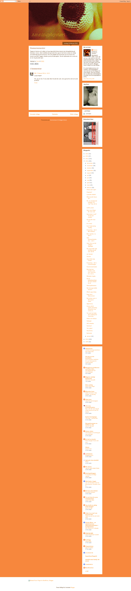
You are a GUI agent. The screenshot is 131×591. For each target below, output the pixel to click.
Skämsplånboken (91, 285)
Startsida (55, 114)
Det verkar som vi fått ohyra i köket (92, 300)
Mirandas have (89, 391)
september (90, 170)
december (90, 163)
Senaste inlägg (35, 114)
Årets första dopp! (90, 386)
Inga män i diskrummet (91, 295)
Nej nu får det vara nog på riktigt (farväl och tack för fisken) (92, 410)
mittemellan (88, 541)
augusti (89, 173)
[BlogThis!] (32, 64)
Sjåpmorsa (90, 303)
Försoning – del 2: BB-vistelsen (92, 230)
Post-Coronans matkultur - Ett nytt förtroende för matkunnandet (92, 361)
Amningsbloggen (90, 473)
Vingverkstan (89, 546)
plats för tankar (89, 547)
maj (88, 180)
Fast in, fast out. (89, 426)
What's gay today (91, 292)
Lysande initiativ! (91, 194)
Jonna (38, 61)
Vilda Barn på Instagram (91, 401)
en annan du (89, 552)
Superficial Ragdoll (91, 556)
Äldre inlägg (74, 114)
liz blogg (88, 540)
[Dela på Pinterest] (37, 64)
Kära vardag (89, 385)
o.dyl (86, 571)
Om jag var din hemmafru (89, 357)
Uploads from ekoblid (91, 460)
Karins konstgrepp (91, 417)
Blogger (73, 587)
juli (88, 175)
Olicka (87, 447)
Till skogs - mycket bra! (91, 418)
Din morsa (88, 466)
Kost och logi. (89, 508)
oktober (89, 168)
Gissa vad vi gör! (91, 189)
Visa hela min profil (89, 78)
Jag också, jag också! (91, 259)
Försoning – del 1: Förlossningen (92, 263)
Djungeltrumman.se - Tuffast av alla (91, 424)
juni (88, 177)
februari (89, 187)
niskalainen (88, 453)
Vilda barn (88, 399)
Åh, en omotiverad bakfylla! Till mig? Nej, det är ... (92, 203)
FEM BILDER (89, 533)
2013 (87, 156)
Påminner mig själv (90, 380)
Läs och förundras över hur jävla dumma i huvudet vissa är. (92, 484)
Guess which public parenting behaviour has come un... (92, 308)
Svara (35, 82)
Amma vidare (89, 431)
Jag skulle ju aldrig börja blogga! (91, 505)
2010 (87, 339)
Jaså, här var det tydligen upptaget (91, 245)
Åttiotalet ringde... (92, 276)
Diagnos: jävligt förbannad (90, 377)
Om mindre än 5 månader (91, 528)
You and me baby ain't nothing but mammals (92, 314)
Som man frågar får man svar (91, 210)
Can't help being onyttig (91, 226)
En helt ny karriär (90, 439)
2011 (86, 161)
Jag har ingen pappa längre (92, 468)
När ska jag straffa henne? (92, 288)
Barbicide (89, 333)
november (90, 165)
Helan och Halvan (92, 318)
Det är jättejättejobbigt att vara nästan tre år (92, 281)
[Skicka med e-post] (31, 64)
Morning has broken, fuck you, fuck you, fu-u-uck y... (91, 271)
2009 (87, 341)
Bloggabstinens (89, 455)
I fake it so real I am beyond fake (91, 513)
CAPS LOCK (90, 208)
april (88, 182)
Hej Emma (90, 330)
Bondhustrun (89, 567)
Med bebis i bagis (90, 481)
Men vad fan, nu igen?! (91, 234)
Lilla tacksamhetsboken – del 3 (92, 239)
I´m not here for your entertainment (91, 498)
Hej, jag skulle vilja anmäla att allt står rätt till (92, 250)
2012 (87, 158)
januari (89, 336)
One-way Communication (90, 406)
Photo (86, 461)
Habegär (89, 321)
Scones (89, 256)
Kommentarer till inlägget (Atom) (58, 120)
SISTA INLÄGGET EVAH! (92, 534)
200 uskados (90, 323)
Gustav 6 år (88, 448)
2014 (87, 153)
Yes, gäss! (89, 328)
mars (88, 185)
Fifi (35, 73)
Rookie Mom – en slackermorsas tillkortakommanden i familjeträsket (91, 524)
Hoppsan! (89, 192)
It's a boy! (89, 223)
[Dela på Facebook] (36, 64)
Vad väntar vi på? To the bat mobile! (91, 215)
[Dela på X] (34, 64)
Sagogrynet (88, 348)
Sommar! (89, 326)
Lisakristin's (89, 564)
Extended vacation (90, 492)
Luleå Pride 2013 (89, 500)
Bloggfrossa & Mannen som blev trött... (92, 368)
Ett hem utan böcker (91, 491)
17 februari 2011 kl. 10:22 (43, 73)
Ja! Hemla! (90, 254)
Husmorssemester (92, 266)
